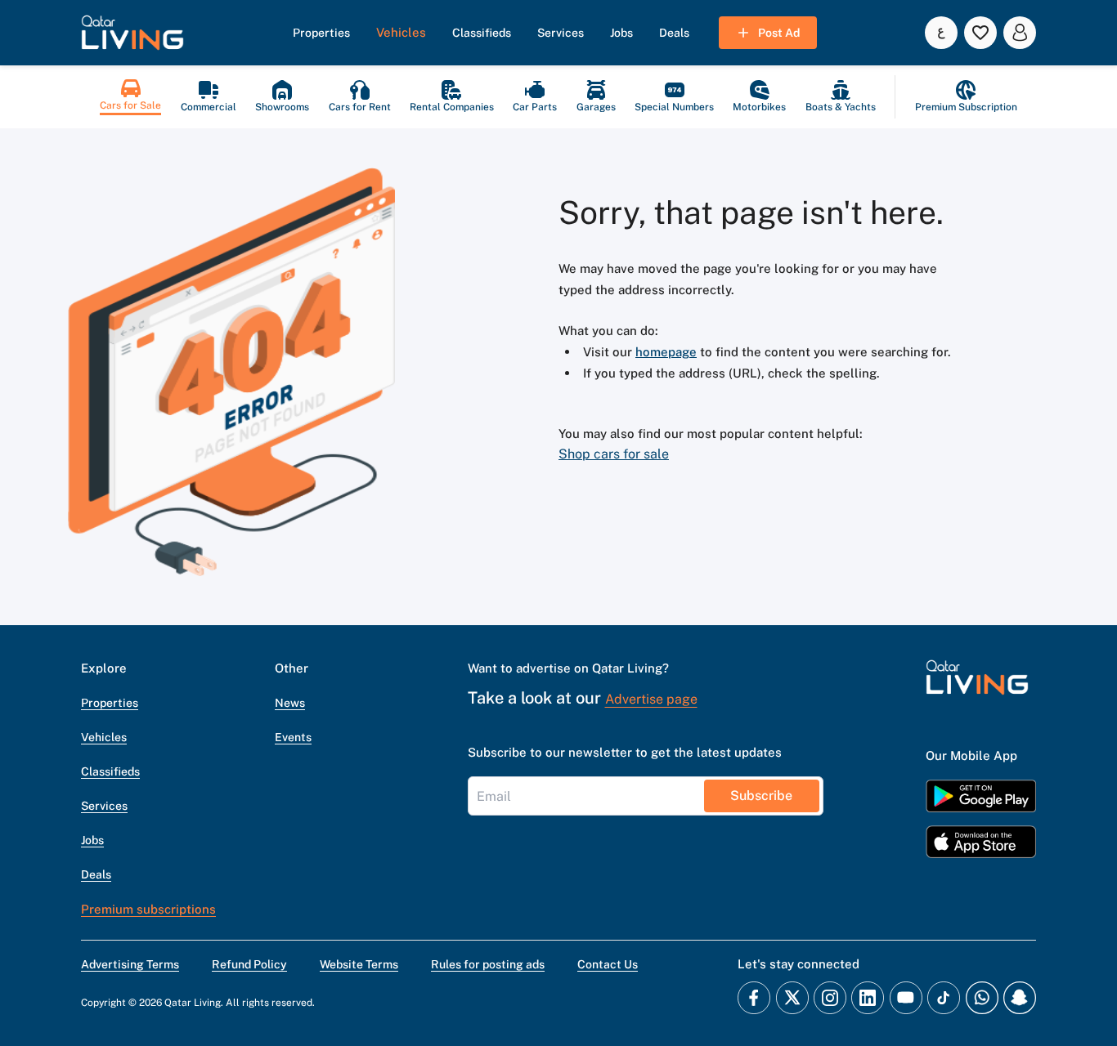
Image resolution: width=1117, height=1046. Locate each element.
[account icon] (1019, 32)
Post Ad (779, 32)
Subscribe (761, 795)
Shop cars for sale (613, 454)
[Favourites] (980, 32)
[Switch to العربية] (941, 32)
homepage (666, 352)
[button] (132, 32)
